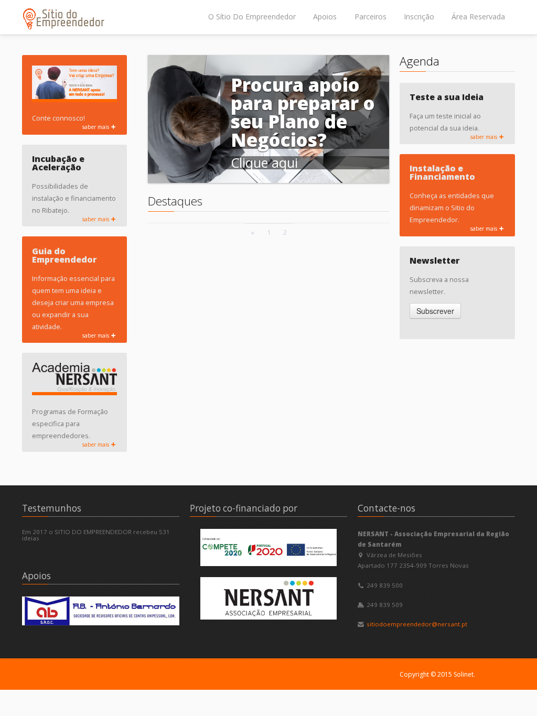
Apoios (325, 16)
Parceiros (370, 16)
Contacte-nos (386, 508)
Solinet (464, 674)
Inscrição (419, 16)
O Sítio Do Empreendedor (252, 16)
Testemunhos (51, 508)
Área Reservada (478, 16)
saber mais (96, 127)
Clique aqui (264, 162)
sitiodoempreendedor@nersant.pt (417, 624)
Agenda (419, 61)
